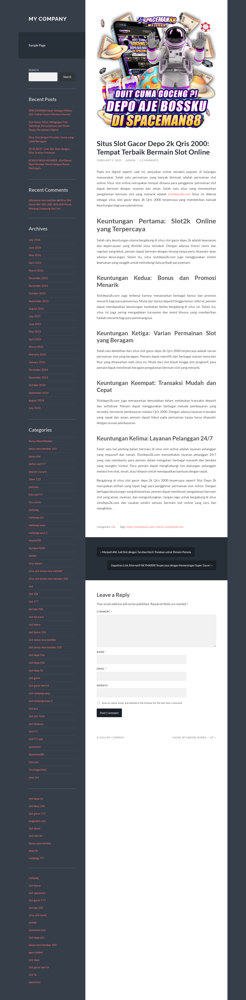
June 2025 (35, 324)
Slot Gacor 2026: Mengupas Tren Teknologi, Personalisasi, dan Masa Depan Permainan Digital (49, 125)
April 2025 (35, 339)
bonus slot (35, 456)
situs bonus (35, 563)
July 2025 (35, 316)
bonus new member (40, 843)
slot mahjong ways (39, 693)
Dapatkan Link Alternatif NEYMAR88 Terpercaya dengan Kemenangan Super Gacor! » (162, 565)
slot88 (32, 922)
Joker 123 (35, 479)
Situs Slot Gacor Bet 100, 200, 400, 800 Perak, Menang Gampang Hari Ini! (50, 204)
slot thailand (36, 723)
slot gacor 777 (37, 813)
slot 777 (34, 601)
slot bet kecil (36, 616)
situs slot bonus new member (46, 571)
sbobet (33, 555)
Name (101, 652)
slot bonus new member (42, 639)
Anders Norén (196, 737)
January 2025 (37, 362)
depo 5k (33, 850)
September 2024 (39, 392)
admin (130, 160)
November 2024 (38, 377)
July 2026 (35, 239)
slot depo (34, 959)
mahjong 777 (36, 858)
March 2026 (36, 270)
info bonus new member (42, 200)
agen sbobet (36, 952)
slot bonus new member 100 (45, 647)
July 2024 (35, 407)
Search (34, 70)
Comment (104, 611)
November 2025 (38, 285)
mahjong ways (37, 525)
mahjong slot (36, 517)
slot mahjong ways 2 (41, 700)
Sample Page (37, 45)
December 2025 (38, 278)
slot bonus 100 (37, 632)
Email (101, 668)
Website (102, 685)
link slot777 (36, 494)
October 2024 (37, 385)
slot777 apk (36, 739)
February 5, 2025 (109, 160)
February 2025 (37, 354)
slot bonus (35, 624)
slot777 (33, 731)
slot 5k (33, 974)
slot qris (33, 708)
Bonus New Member (41, 441)
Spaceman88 (36, 754)
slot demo (34, 828)
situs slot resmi (38, 915)
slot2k (160, 526)
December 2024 (38, 369)
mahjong (34, 509)
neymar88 (35, 540)
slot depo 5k (36, 670)
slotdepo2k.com (179, 194)
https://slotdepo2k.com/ (140, 526)
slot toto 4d (35, 835)
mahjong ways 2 (38, 532)
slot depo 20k (37, 662)
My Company (48, 19)
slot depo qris (36, 937)
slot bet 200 (36, 609)
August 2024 (36, 400)
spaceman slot (37, 930)
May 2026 (35, 255)
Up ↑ (213, 737)
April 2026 (35, 262)
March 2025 (36, 346)
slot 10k (33, 593)
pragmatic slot (37, 821)
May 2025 (35, 331)
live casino (35, 502)
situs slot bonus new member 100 (48, 578)
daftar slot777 (37, 464)
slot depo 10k (37, 655)
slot (31, 586)
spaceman (35, 746)
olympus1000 (37, 548)
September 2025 (39, 301)
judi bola (34, 487)
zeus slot (34, 777)
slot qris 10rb (36, 716)
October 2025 (37, 293)
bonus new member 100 (43, 448)
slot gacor (34, 678)
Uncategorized (37, 769)
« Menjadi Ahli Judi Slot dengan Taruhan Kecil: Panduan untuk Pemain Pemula (145, 552)
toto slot (34, 762)
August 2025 (36, 308)
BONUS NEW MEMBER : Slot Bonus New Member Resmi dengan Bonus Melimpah (50, 164)
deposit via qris (38, 471)
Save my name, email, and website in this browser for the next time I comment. (142, 702)
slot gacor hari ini (39, 685)
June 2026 (35, 247)
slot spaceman (37, 892)
